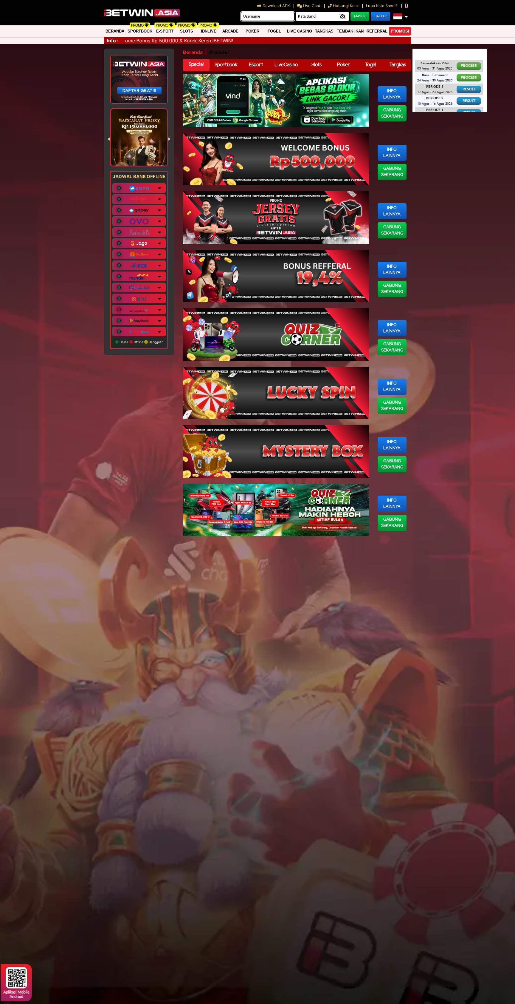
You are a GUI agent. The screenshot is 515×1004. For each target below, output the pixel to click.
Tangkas (324, 31)
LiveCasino (286, 65)
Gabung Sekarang (392, 113)
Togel (370, 65)
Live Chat (311, 5)
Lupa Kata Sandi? (382, 5)
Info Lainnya (392, 94)
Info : (113, 41)
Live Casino (299, 31)
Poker (252, 31)
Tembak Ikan (350, 31)
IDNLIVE (208, 31)
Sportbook (140, 31)
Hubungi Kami (346, 5)
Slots (186, 31)
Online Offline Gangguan (141, 342)
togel (274, 31)
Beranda (115, 31)
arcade (230, 31)
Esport (256, 65)
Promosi (400, 31)
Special (196, 64)
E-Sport (164, 31)
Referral (377, 31)
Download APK (276, 5)
